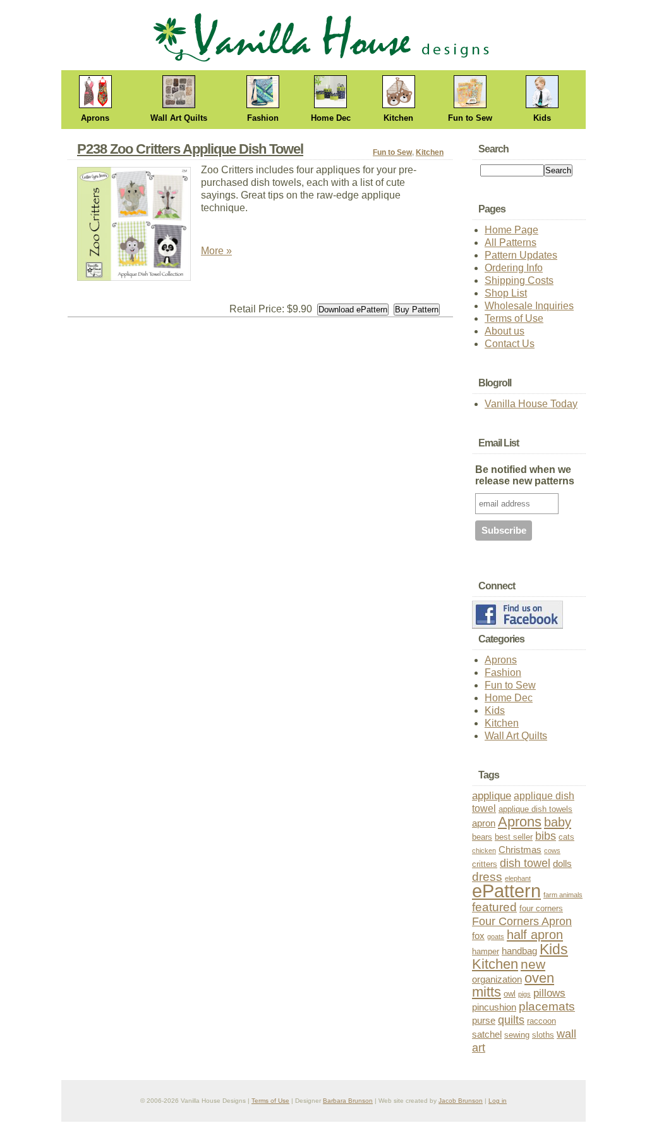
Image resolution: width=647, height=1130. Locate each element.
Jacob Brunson (460, 1100)
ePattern (506, 890)
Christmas (520, 850)
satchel (487, 1034)
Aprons (95, 118)
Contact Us (510, 343)
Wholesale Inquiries (529, 305)
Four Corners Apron (522, 921)
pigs (524, 994)
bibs (545, 836)
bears (482, 837)
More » (216, 250)
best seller (514, 837)
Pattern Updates (521, 255)
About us (504, 331)
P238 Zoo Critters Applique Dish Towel (190, 149)
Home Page (511, 229)
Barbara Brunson (348, 1100)
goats (495, 936)
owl (510, 993)
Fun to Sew (470, 118)
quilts (511, 1019)
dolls (562, 864)
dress (487, 876)
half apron (535, 935)
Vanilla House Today (531, 403)
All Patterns (510, 242)
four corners (541, 908)
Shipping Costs (519, 280)
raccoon (541, 1021)
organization (497, 979)
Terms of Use (514, 318)
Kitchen (398, 118)
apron (483, 823)
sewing (516, 1035)
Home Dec (331, 118)
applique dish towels (535, 809)
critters (484, 864)
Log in (497, 1100)
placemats (547, 1006)
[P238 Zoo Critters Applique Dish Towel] (139, 227)
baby (557, 822)
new (533, 964)
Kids (542, 118)
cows (552, 850)
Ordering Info (514, 267)
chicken (484, 850)
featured (494, 907)
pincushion (494, 1007)
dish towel (525, 862)
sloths (543, 1035)
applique (491, 796)
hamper (485, 951)
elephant (518, 878)
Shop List (506, 293)
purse (483, 1021)
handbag (519, 951)
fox (478, 936)
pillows (549, 993)
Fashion (263, 118)
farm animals (563, 895)
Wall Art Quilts (178, 118)
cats (566, 837)
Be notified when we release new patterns (524, 475)
